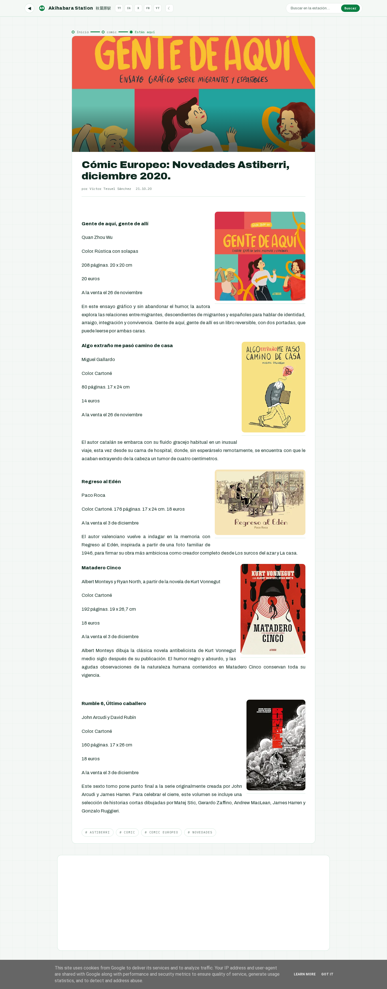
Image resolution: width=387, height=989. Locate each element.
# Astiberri (97, 832)
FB (148, 8)
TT (119, 8)
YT (157, 8)
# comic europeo (161, 832)
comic (112, 32)
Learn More (305, 974)
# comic (127, 832)
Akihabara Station (75, 8)
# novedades (200, 832)
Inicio (83, 32)
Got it (327, 974)
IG (128, 8)
